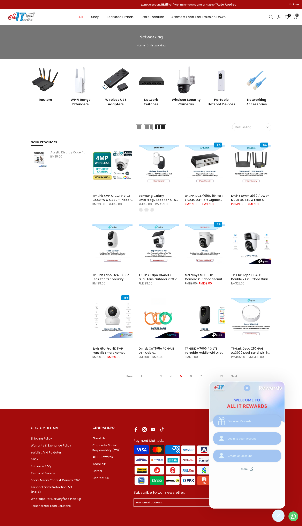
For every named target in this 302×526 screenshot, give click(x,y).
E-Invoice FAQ (41, 466)
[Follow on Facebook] (136, 429)
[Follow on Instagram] (144, 429)
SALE (80, 17)
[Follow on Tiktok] (161, 429)
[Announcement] (151, 4)
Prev (130, 376)
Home (141, 45)
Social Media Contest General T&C (56, 480)
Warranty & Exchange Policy (51, 445)
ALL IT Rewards (102, 457)
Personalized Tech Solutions (51, 506)
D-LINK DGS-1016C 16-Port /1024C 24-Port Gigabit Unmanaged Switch (204, 200)
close (9, 4)
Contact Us (100, 478)
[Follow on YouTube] (153, 429)
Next (234, 376)
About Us (98, 438)
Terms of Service (43, 473)
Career (97, 471)
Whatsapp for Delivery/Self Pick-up (56, 499)
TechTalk (99, 464)
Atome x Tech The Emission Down (198, 17)
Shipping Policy (41, 438)
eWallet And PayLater (46, 452)
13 (221, 376)
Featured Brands (120, 17)
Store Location (152, 17)
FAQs (34, 459)
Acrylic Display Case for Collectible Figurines (68, 152)
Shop (95, 17)
